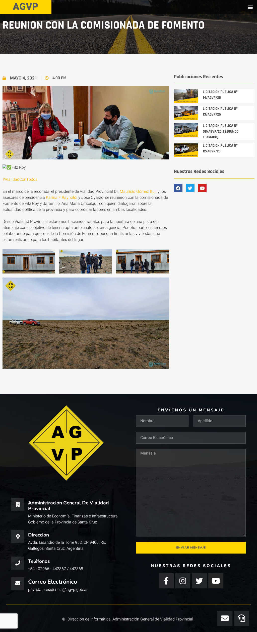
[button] (250, 7)
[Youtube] (215, 580)
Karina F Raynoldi (61, 198)
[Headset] (241, 618)
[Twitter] (199, 580)
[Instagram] (182, 580)
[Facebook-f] (166, 580)
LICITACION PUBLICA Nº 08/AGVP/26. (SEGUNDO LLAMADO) (220, 131)
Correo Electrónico (52, 582)
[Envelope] (224, 618)
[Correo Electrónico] (17, 583)
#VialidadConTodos (20, 179)
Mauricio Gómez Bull (138, 192)
